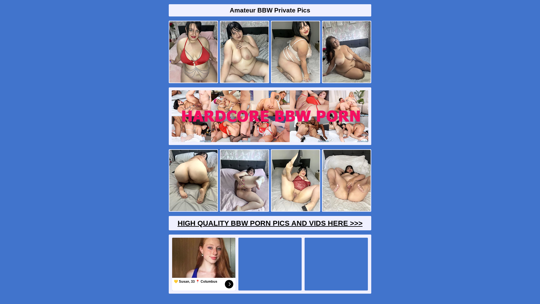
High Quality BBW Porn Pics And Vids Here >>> (270, 223)
